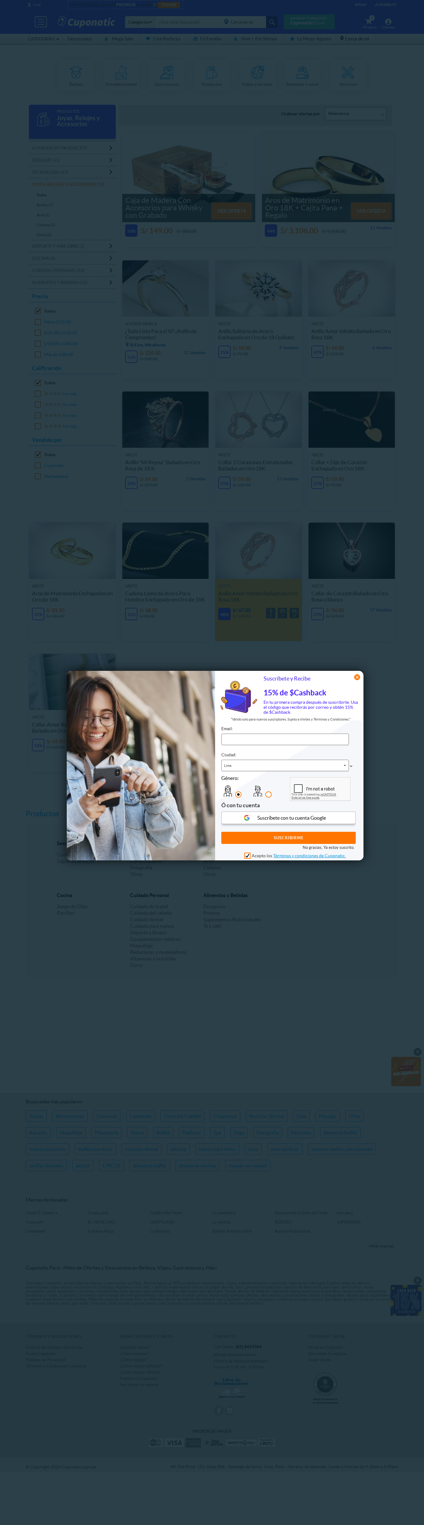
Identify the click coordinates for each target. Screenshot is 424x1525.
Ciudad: (229, 754)
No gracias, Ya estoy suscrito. (328, 847)
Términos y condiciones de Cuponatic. (309, 856)
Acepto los (299, 856)
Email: (227, 728)
